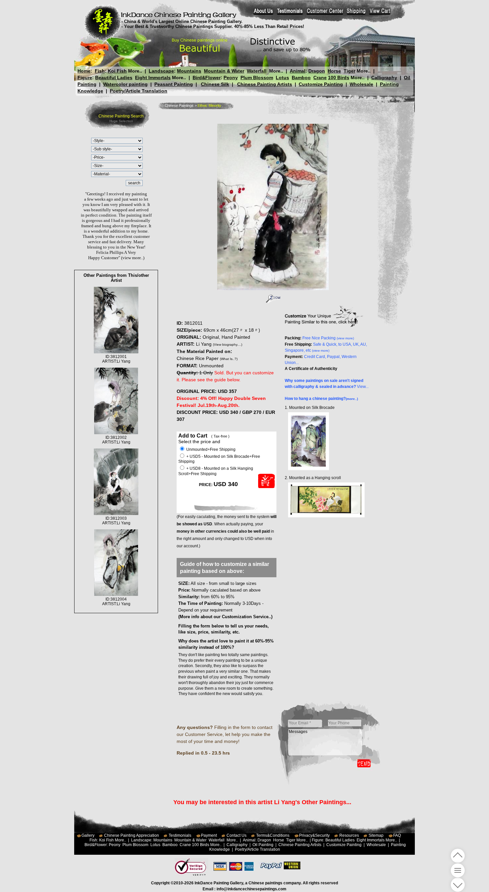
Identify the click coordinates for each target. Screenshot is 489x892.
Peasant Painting (173, 84)
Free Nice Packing (328, 338)
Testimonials (180, 835)
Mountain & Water (224, 71)
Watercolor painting (125, 84)
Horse (334, 71)
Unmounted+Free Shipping (210, 449)
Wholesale (361, 84)
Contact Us (236, 835)
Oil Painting (262, 844)
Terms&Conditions (272, 835)
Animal (297, 71)
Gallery (88, 835)
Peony (231, 77)
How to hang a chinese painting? (321, 398)
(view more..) (132, 257)
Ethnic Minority (209, 105)
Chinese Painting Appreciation (131, 835)
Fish (100, 71)
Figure (85, 77)
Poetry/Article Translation (138, 90)
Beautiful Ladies (113, 77)
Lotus (282, 77)
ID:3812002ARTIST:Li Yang (116, 440)
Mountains (189, 71)
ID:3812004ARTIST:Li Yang (116, 601)
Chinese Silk (215, 84)
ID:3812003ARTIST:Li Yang (116, 520)
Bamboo (301, 77)
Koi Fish (117, 71)
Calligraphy (384, 77)
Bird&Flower (207, 77)
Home (84, 71)
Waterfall (256, 71)
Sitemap (376, 835)
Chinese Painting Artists (264, 84)
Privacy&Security (314, 835)
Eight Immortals (153, 77)
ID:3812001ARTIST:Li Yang (116, 359)
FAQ (397, 835)
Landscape (161, 71)
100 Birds (338, 77)
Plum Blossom (257, 77)
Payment (209, 835)
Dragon (316, 71)
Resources (349, 835)
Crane (320, 77)
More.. (135, 71)
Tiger (349, 71)
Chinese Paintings (179, 105)
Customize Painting (321, 84)
